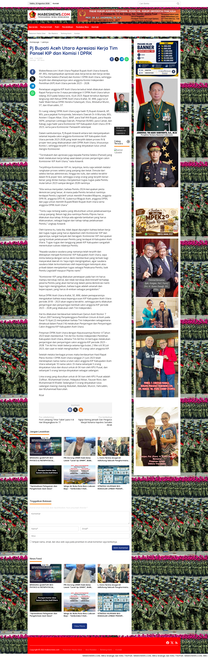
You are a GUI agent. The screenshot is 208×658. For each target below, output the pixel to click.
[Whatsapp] (127, 59)
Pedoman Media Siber (72, 650)
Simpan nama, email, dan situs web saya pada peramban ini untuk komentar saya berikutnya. (74, 541)
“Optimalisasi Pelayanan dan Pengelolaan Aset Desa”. (43, 487)
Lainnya (33, 60)
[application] (121, 131)
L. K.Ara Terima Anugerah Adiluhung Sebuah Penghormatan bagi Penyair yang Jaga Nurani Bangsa (113, 459)
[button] (178, 3)
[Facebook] (70, 410)
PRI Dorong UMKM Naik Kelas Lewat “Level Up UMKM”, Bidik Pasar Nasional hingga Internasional (77, 459)
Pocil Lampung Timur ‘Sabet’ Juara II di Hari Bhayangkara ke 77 (56, 420)
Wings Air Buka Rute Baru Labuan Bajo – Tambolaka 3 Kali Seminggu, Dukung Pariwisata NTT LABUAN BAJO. (79, 487)
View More (79, 626)
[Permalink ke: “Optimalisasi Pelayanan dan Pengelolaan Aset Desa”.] (46, 474)
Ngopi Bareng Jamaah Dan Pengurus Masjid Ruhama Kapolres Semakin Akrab (95, 421)
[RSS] (81, 410)
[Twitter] (75, 410)
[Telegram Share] (122, 59)
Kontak (118, 650)
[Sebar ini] (112, 59)
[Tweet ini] (117, 59)
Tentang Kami (106, 650)
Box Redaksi (91, 650)
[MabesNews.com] (49, 15)
